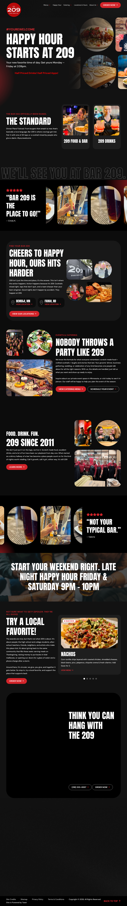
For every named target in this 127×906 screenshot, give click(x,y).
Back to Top (111, 901)
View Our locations (23, 314)
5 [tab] (96, 679)
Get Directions (61, 858)
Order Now (109, 5)
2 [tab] (87, 679)
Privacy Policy (37, 899)
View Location (23, 304)
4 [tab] (93, 679)
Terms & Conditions (56, 899)
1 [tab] (84, 679)
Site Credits (11, 899)
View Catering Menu (70, 389)
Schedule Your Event (102, 389)
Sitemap (24, 899)
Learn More (15, 467)
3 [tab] (90, 679)
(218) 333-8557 (59, 863)
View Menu (66, 670)
